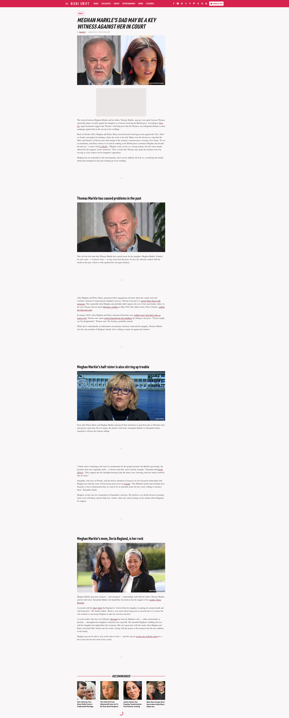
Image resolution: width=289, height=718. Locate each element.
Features (150, 3)
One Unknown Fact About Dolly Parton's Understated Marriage (85, 704)
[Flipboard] (194, 4)
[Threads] (198, 4)
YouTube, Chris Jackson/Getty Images (152, 83)
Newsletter (217, 3)
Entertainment (128, 3)
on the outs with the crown (147, 636)
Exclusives (106, 3)
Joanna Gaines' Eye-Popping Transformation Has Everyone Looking (132, 704)
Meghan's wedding (110, 306)
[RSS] (206, 4)
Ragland (113, 619)
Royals (80, 13)
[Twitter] (186, 4)
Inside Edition (159, 419)
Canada (127, 483)
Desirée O (82, 32)
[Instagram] (182, 4)
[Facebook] (174, 4)
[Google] (202, 4)
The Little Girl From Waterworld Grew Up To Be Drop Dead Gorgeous (109, 704)
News (96, 3)
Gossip (116, 3)
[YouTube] (178, 4)
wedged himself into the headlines (118, 318)
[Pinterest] (190, 4)
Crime (140, 3)
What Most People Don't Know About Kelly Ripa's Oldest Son (156, 704)
